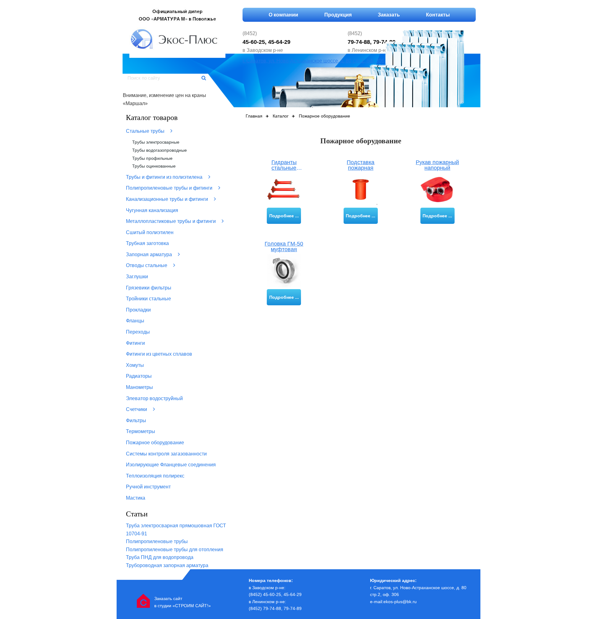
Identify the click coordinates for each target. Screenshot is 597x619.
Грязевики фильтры (148, 287)
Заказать (389, 14)
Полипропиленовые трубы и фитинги (170, 188)
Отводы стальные (147, 265)
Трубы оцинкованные (154, 166)
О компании (283, 14)
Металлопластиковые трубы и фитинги (171, 221)
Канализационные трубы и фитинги (167, 199)
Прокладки (138, 309)
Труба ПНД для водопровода (159, 557)
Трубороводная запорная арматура (167, 565)
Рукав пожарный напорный (437, 165)
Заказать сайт (168, 598)
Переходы (138, 332)
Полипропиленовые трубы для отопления (174, 549)
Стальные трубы (146, 131)
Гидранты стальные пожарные (284, 165)
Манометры (139, 387)
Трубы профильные (152, 158)
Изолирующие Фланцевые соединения (171, 464)
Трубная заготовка (147, 243)
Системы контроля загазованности (166, 453)
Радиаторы (139, 376)
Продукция (338, 14)
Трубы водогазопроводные (159, 150)
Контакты (438, 14)
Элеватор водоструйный (154, 398)
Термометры (140, 431)
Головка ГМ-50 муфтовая (284, 246)
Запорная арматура (149, 254)
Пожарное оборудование (155, 442)
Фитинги (135, 343)
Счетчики (137, 409)
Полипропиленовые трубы (157, 541)
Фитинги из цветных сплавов (159, 354)
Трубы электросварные (155, 142)
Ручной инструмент (148, 486)
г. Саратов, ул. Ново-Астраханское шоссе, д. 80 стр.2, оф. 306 (313, 60)
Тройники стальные (148, 298)
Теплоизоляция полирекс (155, 475)
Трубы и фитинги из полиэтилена (165, 177)
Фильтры (136, 420)
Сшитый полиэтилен (150, 232)
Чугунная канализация (152, 210)
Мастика (135, 498)
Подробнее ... (284, 215)
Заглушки (137, 276)
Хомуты (135, 365)
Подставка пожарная (360, 165)
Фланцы (135, 320)
